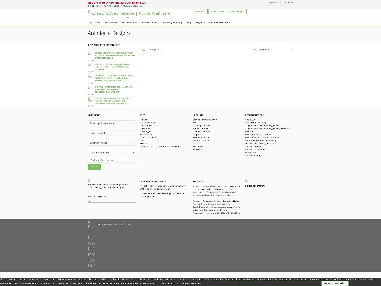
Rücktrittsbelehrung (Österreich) (260, 140)
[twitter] (255, 3)
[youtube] (239, 3)
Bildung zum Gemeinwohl (205, 119)
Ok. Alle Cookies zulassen (220, 283)
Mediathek (198, 146)
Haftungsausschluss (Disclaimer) (261, 143)
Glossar (144, 143)
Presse (196, 143)
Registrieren (287, 2)
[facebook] (250, 3)
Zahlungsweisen (253, 146)
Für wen (144, 119)
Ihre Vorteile (146, 125)
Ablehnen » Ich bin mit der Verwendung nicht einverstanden (280, 283)
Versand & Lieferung (255, 149)
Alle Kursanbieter (148, 137)
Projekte (197, 134)
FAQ (142, 140)
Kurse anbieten (147, 122)
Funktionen (218, 11)
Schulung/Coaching (202, 125)
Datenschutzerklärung (255, 122)
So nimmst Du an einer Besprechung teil (159, 146)
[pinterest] (261, 3)
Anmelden (274, 2)
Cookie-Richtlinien (368, 279)
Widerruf (249, 131)
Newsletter (198, 149)
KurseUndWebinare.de (98, 184)
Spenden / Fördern (202, 131)
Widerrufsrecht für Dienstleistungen (262, 137)
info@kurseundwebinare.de (131, 6)
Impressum (250, 119)
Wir (194, 122)
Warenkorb (250, 152)
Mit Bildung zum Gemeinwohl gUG (107, 187)
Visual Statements (201, 140)
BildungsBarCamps (202, 137)
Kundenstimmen (201, 128)
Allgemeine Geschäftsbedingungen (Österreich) (267, 128)
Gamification (146, 134)
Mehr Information (335, 283)
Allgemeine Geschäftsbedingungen (261, 125)
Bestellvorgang (252, 155)
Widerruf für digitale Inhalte (258, 134)
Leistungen (237, 11)
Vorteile (200, 11)
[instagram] (244, 3)
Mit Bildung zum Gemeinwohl (155, 188)
